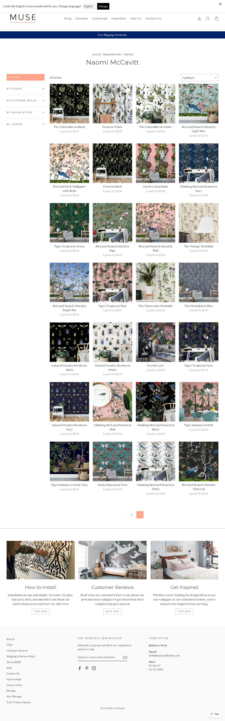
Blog (9, 667)
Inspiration (119, 18)
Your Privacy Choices (19, 702)
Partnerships (14, 679)
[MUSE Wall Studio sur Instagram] (94, 668)
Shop (67, 18)
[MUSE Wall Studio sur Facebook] (80, 668)
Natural (14, 77)
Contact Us (153, 18)
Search (10, 639)
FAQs (10, 644)
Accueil (96, 54)
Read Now (112, 611)
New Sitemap (14, 696)
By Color (14, 88)
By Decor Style (19, 112)
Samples (81, 18)
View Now (40, 611)
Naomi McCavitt (112, 54)
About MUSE (14, 662)
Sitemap (11, 690)
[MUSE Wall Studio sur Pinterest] (87, 668)
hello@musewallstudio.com (164, 655)
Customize (99, 18)
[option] (112, 35)
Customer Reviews (17, 650)
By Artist (15, 124)
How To (135, 18)
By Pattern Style (22, 100)
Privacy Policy (14, 685)
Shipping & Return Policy (21, 656)
